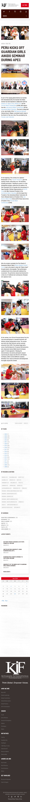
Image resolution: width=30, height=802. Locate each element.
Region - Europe (7, 496)
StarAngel (3, 743)
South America (4, 768)
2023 (5, 438)
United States (7, 507)
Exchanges (4, 519)
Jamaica (5, 485)
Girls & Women (18, 423)
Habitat (3, 523)
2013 (5, 457)
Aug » (6, 600)
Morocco (16, 488)
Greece (12, 480)
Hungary (5, 482)
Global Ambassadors (6, 701)
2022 (5, 440)
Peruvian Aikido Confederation (8, 105)
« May (2, 600)
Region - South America (9, 502)
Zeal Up (3, 737)
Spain (21, 502)
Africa (2, 771)
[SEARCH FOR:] (15, 16)
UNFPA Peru (18, 103)
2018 (5, 447)
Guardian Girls (4, 740)
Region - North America (10, 499)
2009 (5, 465)
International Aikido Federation (8, 109)
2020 (5, 444)
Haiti (19, 480)
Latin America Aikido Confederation (14, 107)
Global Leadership (5, 695)
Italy (20, 482)
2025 (5, 434)
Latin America (6, 488)
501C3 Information (5, 706)
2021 (5, 442)
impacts (26, 423)
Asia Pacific (4, 762)
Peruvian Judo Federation (7, 117)
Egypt (21, 477)
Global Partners (4, 703)
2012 (5, 459)
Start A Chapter (4, 782)
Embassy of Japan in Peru (7, 103)
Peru (24, 488)
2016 (5, 451)
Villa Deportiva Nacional (20, 111)
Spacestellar (4, 754)
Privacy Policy (11, 799)
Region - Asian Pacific (9, 493)
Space (2, 729)
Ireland (13, 482)
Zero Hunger (4, 529)
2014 (5, 455)
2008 (5, 467)
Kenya (19, 485)
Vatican (17, 507)
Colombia (13, 477)
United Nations (12, 504)
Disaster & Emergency (6, 720)
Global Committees (5, 698)
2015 (5, 453)
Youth (3, 527)
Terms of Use (19, 799)
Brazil (5, 477)
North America (4, 765)
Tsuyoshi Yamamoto (17, 179)
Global (5, 480)
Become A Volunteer (6, 779)
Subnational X (4, 748)
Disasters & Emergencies (8, 517)
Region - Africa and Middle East (12, 491)
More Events (6, 571)
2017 (5, 449)
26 (15, 594)
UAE (3, 504)
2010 (5, 463)
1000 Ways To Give (5, 745)
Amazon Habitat (5, 751)
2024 (5, 436)
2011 (5, 461)
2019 (5, 445)
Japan (13, 485)
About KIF (3, 692)
